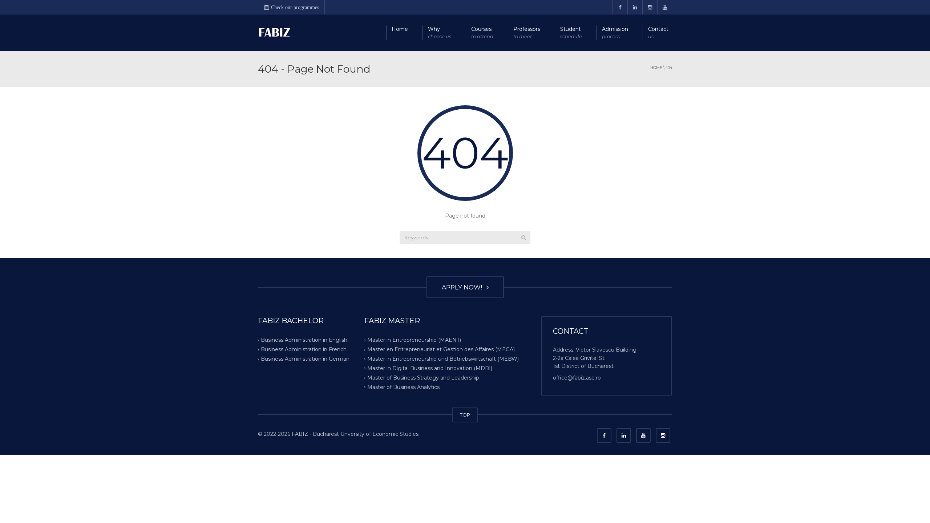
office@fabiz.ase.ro (577, 377)
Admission (615, 32)
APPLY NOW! (463, 287)
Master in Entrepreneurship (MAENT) (414, 340)
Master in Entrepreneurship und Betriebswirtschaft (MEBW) (443, 359)
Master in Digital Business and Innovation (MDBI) (429, 368)
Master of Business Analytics (403, 387)
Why (439, 32)
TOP (465, 415)
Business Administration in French (304, 349)
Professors (526, 32)
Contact (658, 32)
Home (400, 29)
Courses (482, 32)
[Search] (523, 237)
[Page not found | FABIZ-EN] (274, 32)
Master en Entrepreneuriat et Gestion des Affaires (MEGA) (441, 349)
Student (571, 32)
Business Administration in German (305, 359)
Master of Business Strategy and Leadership (423, 377)
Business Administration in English (304, 340)
